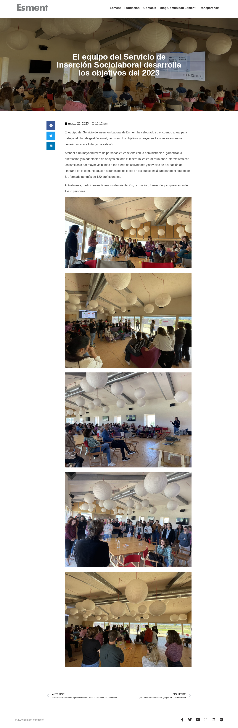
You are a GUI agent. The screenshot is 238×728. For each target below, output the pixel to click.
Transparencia (209, 7)
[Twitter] (190, 720)
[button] (50, 125)
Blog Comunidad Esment (177, 7)
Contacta (149, 7)
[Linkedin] (213, 720)
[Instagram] (206, 720)
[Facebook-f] (182, 720)
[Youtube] (198, 720)
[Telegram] (221, 720)
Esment (115, 7)
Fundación (132, 7)
